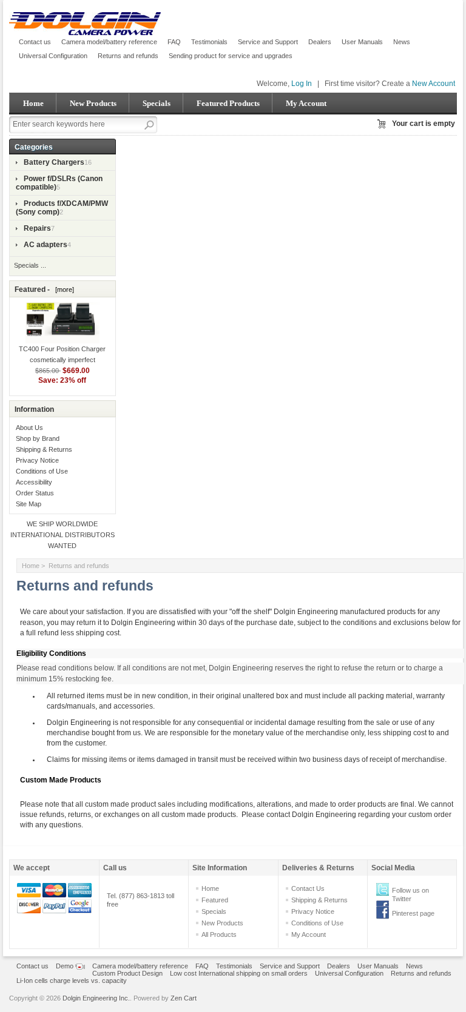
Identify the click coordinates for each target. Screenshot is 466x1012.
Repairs (37, 228)
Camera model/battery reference (109, 41)
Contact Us (308, 888)
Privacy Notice (37, 460)
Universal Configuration (53, 55)
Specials (157, 103)
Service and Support (268, 41)
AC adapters (45, 244)
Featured (214, 900)
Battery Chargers (54, 162)
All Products (219, 934)
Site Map (28, 504)
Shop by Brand (37, 438)
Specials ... (30, 265)
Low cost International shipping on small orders (239, 973)
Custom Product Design (127, 973)
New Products (93, 103)
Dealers (319, 41)
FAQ (174, 41)
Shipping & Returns (44, 449)
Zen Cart (184, 998)
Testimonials (209, 41)
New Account (433, 83)
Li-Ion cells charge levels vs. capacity (71, 980)
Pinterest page (413, 913)
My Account (306, 103)
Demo (65, 966)
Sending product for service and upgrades (230, 55)
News (401, 41)
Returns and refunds (128, 55)
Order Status (35, 493)
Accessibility (34, 482)
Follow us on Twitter (410, 894)
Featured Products (228, 103)
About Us (29, 427)
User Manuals (362, 41)
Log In (301, 83)
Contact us (35, 41)
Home (33, 103)
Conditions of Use (42, 471)
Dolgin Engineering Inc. (96, 998)
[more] (63, 289)
